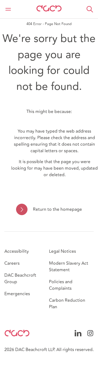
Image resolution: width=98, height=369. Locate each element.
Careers (12, 263)
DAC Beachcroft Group (20, 278)
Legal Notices (62, 251)
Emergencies (17, 294)
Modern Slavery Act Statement (68, 266)
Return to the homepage (57, 209)
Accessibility (16, 251)
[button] (90, 9)
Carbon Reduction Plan (67, 303)
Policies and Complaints (60, 285)
